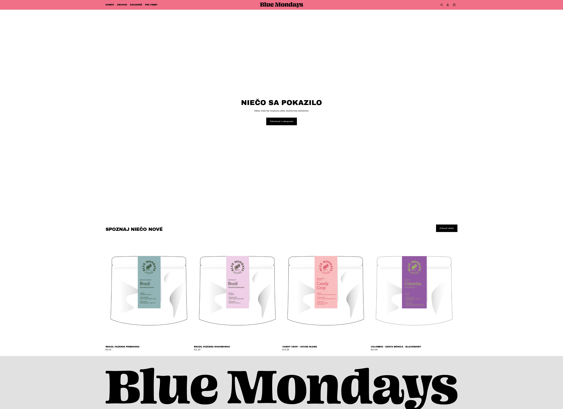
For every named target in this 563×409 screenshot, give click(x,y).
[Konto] (448, 5)
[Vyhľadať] (441, 5)
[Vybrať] (187, 339)
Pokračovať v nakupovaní (281, 121)
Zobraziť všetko (447, 228)
